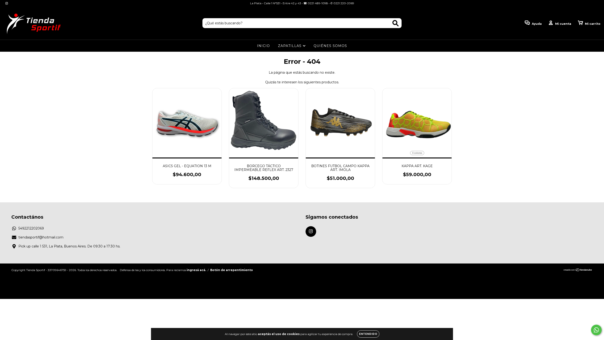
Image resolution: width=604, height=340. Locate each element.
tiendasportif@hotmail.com (40, 237)
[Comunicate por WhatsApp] (596, 330)
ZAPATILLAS (290, 46)
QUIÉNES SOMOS (330, 46)
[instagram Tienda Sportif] (7, 3)
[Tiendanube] (578, 270)
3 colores (417, 152)
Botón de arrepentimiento (231, 270)
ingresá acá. (196, 270)
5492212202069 (31, 228)
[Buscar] (395, 23)
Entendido (368, 334)
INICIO (263, 46)
